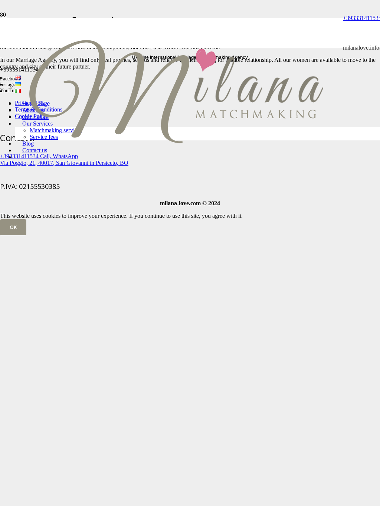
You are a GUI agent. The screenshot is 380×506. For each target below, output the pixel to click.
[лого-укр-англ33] (176, 177)
